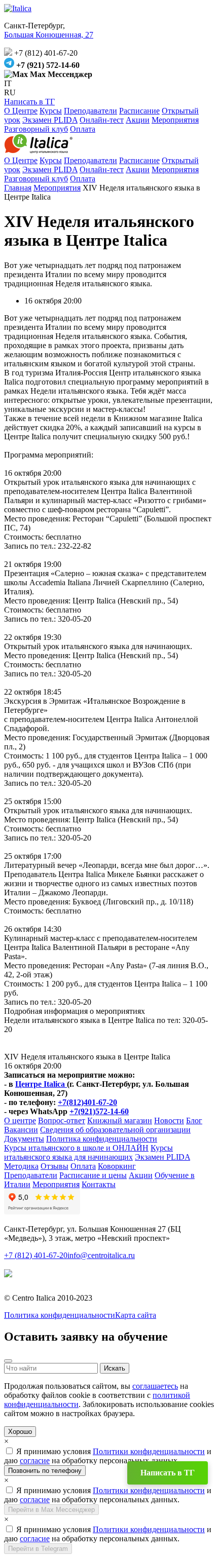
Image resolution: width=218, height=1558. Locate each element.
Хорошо (20, 1431)
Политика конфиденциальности (101, 1138)
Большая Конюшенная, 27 (48, 34)
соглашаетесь (155, 1386)
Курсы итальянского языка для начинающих (88, 1152)
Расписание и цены (93, 1175)
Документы (24, 1138)
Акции (138, 120)
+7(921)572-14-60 (99, 1111)
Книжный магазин (119, 1120)
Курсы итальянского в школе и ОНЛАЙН (76, 1148)
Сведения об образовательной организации (115, 1129)
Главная (17, 187)
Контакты (99, 1184)
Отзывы (54, 1166)
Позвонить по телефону (45, 1470)
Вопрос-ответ (61, 1120)
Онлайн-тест (102, 120)
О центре (20, 1120)
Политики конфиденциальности (149, 1451)
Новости (169, 1120)
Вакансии (21, 1129)
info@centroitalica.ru (101, 1255)
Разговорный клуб (36, 129)
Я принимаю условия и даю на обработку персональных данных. (107, 1456)
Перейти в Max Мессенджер (51, 1509)
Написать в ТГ (29, 101)
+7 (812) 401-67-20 (35, 1255)
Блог (194, 1120)
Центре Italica (41, 1084)
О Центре (21, 110)
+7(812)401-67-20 (87, 1102)
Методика (21, 1166)
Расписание (139, 110)
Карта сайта (135, 1315)
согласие (35, 1460)
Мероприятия (175, 120)
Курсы (51, 110)
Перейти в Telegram (38, 1548)
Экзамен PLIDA (50, 120)
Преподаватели (90, 110)
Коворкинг (117, 1166)
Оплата (82, 129)
